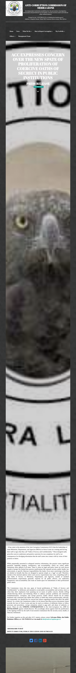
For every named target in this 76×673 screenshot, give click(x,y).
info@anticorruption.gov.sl (51, 619)
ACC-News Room (38, 86)
